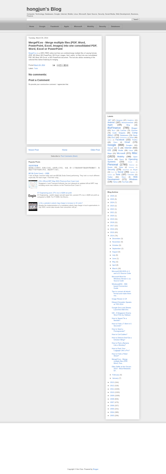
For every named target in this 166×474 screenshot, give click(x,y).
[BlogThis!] (60, 65)
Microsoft (78, 26)
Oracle (130, 162)
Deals (135, 135)
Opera (121, 159)
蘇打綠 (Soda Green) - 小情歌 (39, 173)
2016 (112, 229)
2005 (112, 409)
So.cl (112, 172)
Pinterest (131, 165)
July (114, 255)
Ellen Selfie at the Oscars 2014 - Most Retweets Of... (121, 369)
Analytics (130, 120)
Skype (135, 170)
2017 (112, 226)
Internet (128, 148)
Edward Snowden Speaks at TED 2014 (121, 303)
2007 (112, 402)
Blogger (134, 128)
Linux (131, 150)
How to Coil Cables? (119, 334)
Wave (124, 177)
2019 (112, 219)
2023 (112, 206)
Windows (133, 179)
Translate (130, 175)
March (115, 268)
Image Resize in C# (119, 299)
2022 (112, 209)
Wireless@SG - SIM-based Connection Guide (120, 286)
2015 (112, 232)
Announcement (127, 122)
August (115, 252)
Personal (113, 164)
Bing (128, 125)
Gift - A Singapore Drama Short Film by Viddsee (121, 314)
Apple (66, 26)
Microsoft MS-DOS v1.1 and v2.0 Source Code (121, 272)
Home (31, 26)
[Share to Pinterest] (67, 65)
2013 (112, 382)
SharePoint (126, 169)
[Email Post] (53, 65)
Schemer (131, 167)
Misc (134, 153)
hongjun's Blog (44, 9)
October (115, 245)
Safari (121, 167)
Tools (36, 68)
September (116, 248)
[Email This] (58, 65)
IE (118, 148)
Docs (113, 137)
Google (42, 26)
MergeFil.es (33, 53)
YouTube (125, 182)
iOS (109, 150)
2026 (112, 196)
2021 (112, 212)
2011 (112, 389)
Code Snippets (119, 133)
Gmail (127, 142)
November (116, 242)
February (116, 375)
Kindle (120, 150)
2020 (112, 216)
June (114, 258)
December (116, 238)
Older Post (95, 150)
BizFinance (114, 127)
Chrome (134, 130)
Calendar (123, 130)
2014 (112, 236)
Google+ (129, 145)
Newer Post (34, 150)
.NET (109, 120)
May (114, 262)
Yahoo (115, 182)
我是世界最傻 (33, 166)
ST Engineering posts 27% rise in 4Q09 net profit (54, 193)
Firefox (134, 140)
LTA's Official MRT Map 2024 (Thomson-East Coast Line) (59, 181)
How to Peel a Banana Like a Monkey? (120, 344)
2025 (112, 199)
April (114, 265)
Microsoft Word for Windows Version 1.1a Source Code (121, 279)
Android (111, 122)
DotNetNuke (123, 137)
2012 (112, 386)
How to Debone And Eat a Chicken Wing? (122, 339)
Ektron (109, 140)
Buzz (113, 130)
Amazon (119, 120)
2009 (112, 396)
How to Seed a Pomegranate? (118, 330)
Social (120, 172)
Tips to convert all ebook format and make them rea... (121, 293)
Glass (115, 142)
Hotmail (110, 148)
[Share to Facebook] (65, 65)
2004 (112, 412)
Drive (132, 137)
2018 (112, 222)
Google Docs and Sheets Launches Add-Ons (121, 309)
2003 (112, 415)
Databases (115, 26)
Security (102, 26)
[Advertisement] (122, 73)
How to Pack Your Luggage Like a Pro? (121, 350)
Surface (110, 174)
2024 (112, 202)
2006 (112, 405)
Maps (110, 153)
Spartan (132, 172)
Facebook (55, 26)
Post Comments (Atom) (69, 156)
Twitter (110, 177)
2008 (112, 399)
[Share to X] (62, 65)
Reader (110, 167)
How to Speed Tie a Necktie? (119, 319)
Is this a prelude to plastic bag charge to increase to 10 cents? (61, 203)
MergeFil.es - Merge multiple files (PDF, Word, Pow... (120, 361)
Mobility (90, 26)
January (115, 378)
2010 (112, 392)
